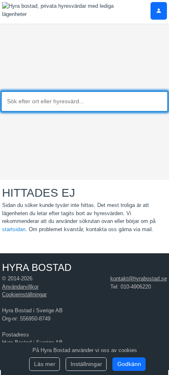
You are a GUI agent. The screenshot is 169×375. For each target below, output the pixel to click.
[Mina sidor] (159, 11)
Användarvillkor (20, 287)
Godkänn (129, 364)
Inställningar (86, 364)
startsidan (13, 229)
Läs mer (44, 364)
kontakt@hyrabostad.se (138, 278)
